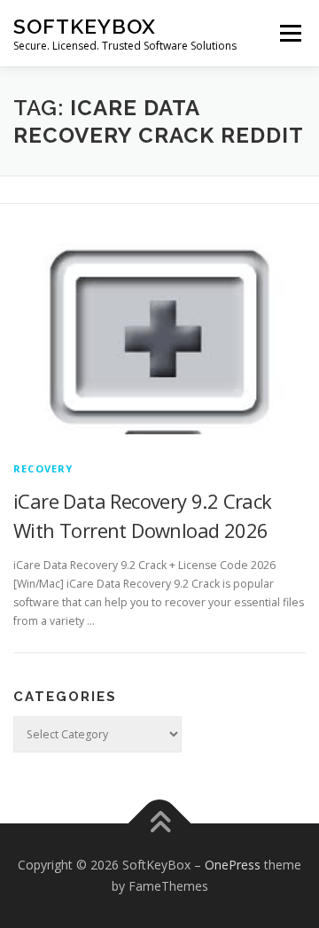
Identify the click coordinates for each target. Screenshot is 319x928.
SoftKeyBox (84, 26)
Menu (289, 33)
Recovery (43, 468)
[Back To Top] (159, 823)
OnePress (233, 864)
